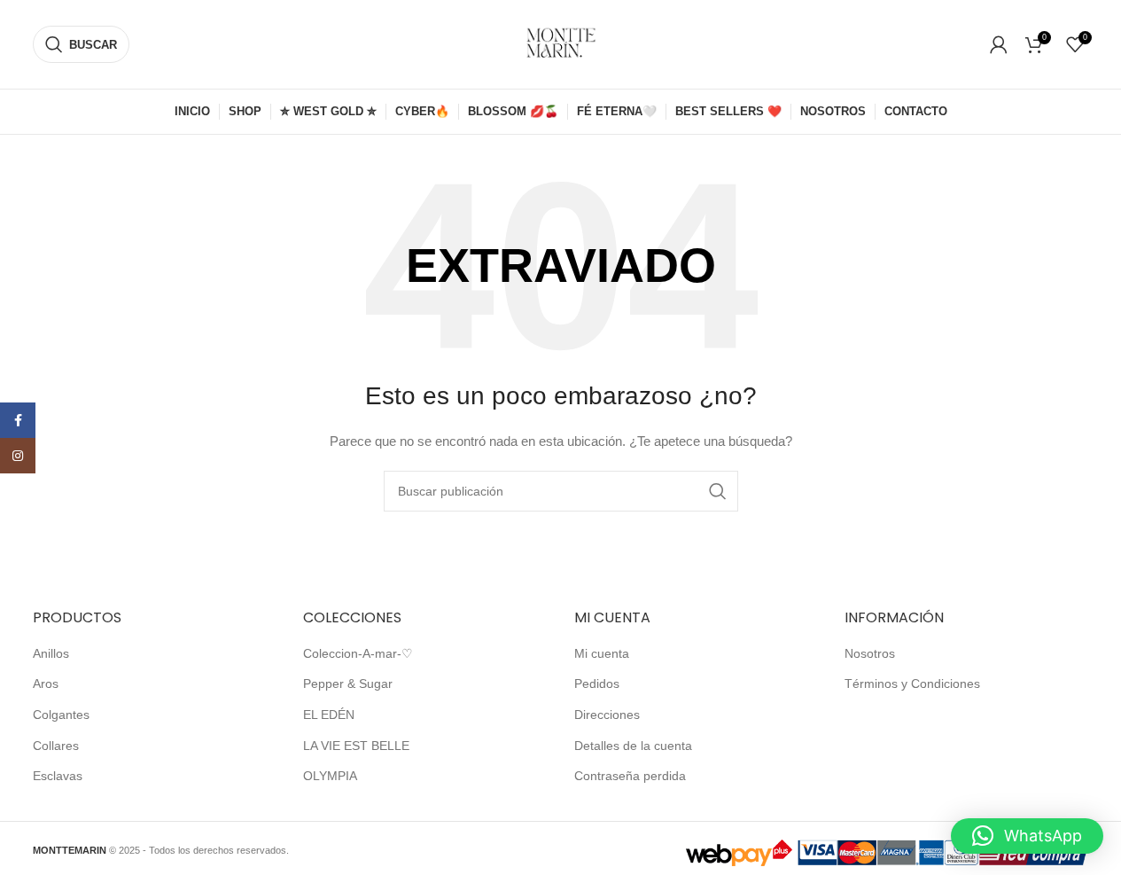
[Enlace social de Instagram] (17, 455)
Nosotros (870, 653)
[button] (1027, 836)
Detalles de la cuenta (633, 745)
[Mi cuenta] (998, 44)
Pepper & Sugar (348, 683)
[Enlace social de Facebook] (17, 420)
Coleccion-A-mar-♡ (358, 653)
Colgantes (61, 714)
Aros (45, 683)
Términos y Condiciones (912, 683)
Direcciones (607, 714)
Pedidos (596, 683)
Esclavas (57, 776)
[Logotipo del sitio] (561, 43)
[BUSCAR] (717, 491)
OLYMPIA (330, 776)
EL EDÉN (328, 714)
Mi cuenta (601, 653)
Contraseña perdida (630, 776)
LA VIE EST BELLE (356, 745)
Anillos (51, 653)
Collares (56, 745)
